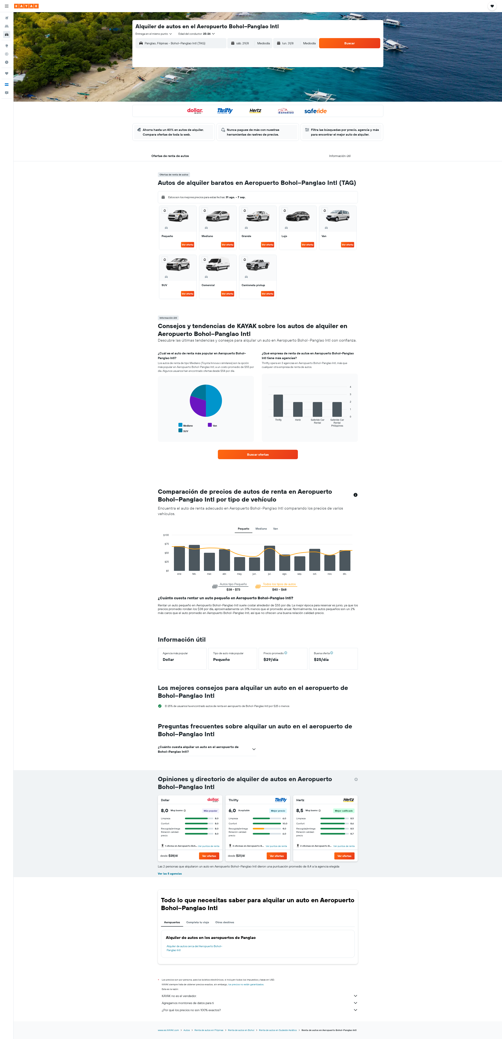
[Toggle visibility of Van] (212, 425)
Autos (187, 1030)
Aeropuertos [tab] (172, 922)
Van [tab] (275, 528)
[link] (258, 454)
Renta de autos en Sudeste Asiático (278, 1030)
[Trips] (7, 73)
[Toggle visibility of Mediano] (185, 425)
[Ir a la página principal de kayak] (26, 6)
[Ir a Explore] (7, 46)
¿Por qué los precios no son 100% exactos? (191, 1010)
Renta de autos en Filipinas (209, 1030)
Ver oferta (187, 244)
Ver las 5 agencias (170, 873)
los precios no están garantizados (246, 984)
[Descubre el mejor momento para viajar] (7, 62)
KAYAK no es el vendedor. (179, 996)
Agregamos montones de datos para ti (188, 1003)
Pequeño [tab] (243, 528)
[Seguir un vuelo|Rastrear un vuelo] (7, 54)
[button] (6, 6)
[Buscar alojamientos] (7, 26)
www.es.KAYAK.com (168, 1030)
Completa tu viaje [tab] (197, 922)
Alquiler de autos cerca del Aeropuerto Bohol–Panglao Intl (194, 948)
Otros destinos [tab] (224, 922)
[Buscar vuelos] (7, 18)
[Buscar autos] (7, 34)
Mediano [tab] (261, 528)
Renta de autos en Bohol (241, 1030)
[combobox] (154, 34)
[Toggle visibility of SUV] (183, 430)
